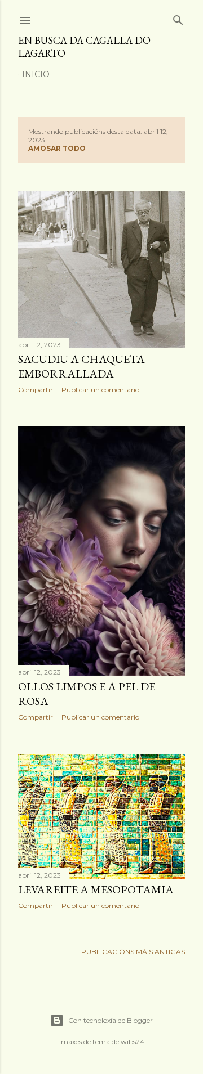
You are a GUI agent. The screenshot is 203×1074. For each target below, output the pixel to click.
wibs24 (132, 1041)
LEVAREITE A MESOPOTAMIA (96, 889)
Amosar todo (57, 148)
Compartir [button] (35, 389)
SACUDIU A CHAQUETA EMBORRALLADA (81, 366)
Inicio (36, 74)
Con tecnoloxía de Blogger (110, 1020)
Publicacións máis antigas (133, 951)
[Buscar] (178, 18)
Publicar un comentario (100, 389)
